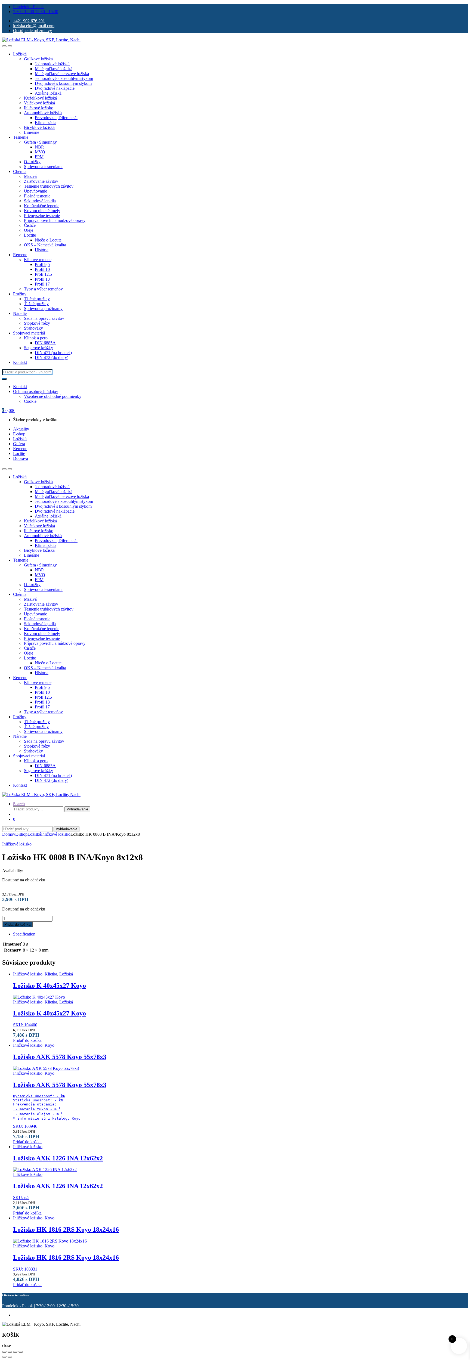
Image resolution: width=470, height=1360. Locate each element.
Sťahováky (33, 328)
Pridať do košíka (17, 924)
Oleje (28, 230)
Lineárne (31, 132)
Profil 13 (42, 279)
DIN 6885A (45, 342)
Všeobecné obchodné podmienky (52, 396)
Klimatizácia (45, 122)
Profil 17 (42, 284)
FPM (39, 156)
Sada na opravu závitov (44, 318)
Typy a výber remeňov (43, 289)
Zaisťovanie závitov (41, 181)
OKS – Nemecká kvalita (45, 245)
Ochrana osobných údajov (35, 391)
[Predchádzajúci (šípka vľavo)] (4, 1357)
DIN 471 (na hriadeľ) (53, 352)
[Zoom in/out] (4, 1352)
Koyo (49, 1045)
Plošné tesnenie (37, 196)
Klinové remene (37, 259)
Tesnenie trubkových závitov (48, 186)
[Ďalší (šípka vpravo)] (10, 1357)
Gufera (19, 443)
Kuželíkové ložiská (40, 98)
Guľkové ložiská (38, 59)
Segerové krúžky (38, 347)
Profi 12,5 (43, 274)
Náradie (20, 313)
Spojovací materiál (29, 333)
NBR (39, 147)
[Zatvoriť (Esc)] (20, 1352)
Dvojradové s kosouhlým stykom (63, 83)
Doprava (20, 458)
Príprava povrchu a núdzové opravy (54, 220)
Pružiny (19, 294)
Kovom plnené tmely (42, 210)
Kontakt (20, 362)
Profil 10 (42, 269)
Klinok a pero (36, 338)
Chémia (19, 171)
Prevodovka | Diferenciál (56, 117)
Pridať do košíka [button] (27, 1040)
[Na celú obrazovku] (10, 1352)
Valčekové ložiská (39, 103)
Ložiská (20, 54)
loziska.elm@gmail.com (33, 25)
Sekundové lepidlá (40, 201)
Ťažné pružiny (36, 303)
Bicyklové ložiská (39, 127)
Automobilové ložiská (43, 112)
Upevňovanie (35, 191)
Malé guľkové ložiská (53, 68)
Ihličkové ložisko (38, 108)
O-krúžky (32, 161)
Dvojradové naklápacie (55, 88)
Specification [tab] (24, 934)
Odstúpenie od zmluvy (32, 30)
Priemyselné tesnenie (42, 215)
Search (19, 803)
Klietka (51, 974)
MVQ (40, 152)
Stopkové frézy (37, 323)
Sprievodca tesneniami (43, 166)
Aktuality (21, 429)
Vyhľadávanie (77, 809)
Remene (20, 254)
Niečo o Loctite (48, 240)
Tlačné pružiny (37, 298)
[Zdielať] (15, 1352)
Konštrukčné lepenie (41, 205)
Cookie (30, 401)
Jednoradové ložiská (52, 63)
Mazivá (30, 176)
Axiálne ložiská (48, 93)
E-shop (19, 434)
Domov (8, 834)
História (41, 249)
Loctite (30, 235)
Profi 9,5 (42, 264)
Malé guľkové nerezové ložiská (62, 73)
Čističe (30, 225)
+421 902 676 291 (29, 20)
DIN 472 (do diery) (51, 357)
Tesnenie (20, 137)
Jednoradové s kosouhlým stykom (64, 78)
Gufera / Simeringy (40, 142)
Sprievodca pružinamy (43, 308)
